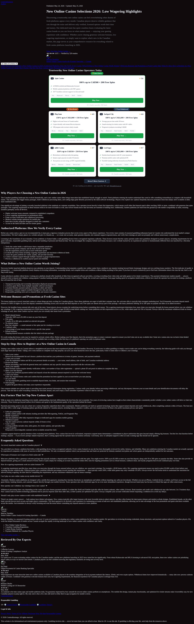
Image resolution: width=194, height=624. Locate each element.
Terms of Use (16, 613)
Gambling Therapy (44, 605)
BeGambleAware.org (115, 186)
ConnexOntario (10, 605)
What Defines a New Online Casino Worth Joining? (101, 66)
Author (3, 4)
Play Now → (97, 100)
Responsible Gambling (27, 605)
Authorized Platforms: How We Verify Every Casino (62, 66)
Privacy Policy (6, 613)
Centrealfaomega (7, 2)
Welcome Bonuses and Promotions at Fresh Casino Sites (140, 66)
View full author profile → (10, 535)
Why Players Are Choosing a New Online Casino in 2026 (22, 66)
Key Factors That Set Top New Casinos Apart (36, 68)
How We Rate (41, 613)
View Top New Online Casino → (58, 51)
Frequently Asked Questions (63, 68)
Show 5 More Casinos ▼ (97, 181)
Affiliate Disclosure (28, 613)
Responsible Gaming (53, 613)
